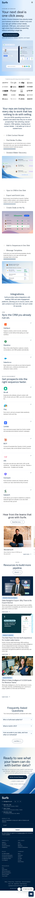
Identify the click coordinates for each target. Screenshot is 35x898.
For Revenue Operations (7, 856)
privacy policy (21, 833)
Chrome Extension (6, 845)
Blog (3, 868)
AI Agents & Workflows (23, 847)
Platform (4, 842)
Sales (19, 842)
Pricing (19, 860)
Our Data (20, 858)
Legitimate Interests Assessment (15, 885)
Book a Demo (21, 861)
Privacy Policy (11, 881)
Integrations (4, 847)
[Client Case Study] (29, 87)
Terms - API (10, 883)
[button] (32, 2)
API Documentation (6, 871)
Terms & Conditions (26, 881)
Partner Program (5, 874)
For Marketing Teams (6, 858)
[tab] (17, 135)
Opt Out (25, 885)
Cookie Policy (18, 881)
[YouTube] (20, 801)
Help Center (4, 869)
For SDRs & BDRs (5, 853)
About (19, 853)
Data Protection (23, 883)
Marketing (20, 845)
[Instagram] (18, 801)
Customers (20, 855)
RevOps (19, 844)
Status (6, 881)
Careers (19, 856)
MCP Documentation (6, 872)
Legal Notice (16, 883)
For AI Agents (5, 860)
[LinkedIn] (15, 801)
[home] (5, 2)
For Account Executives (7, 855)
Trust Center (4, 876)
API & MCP (4, 844)
